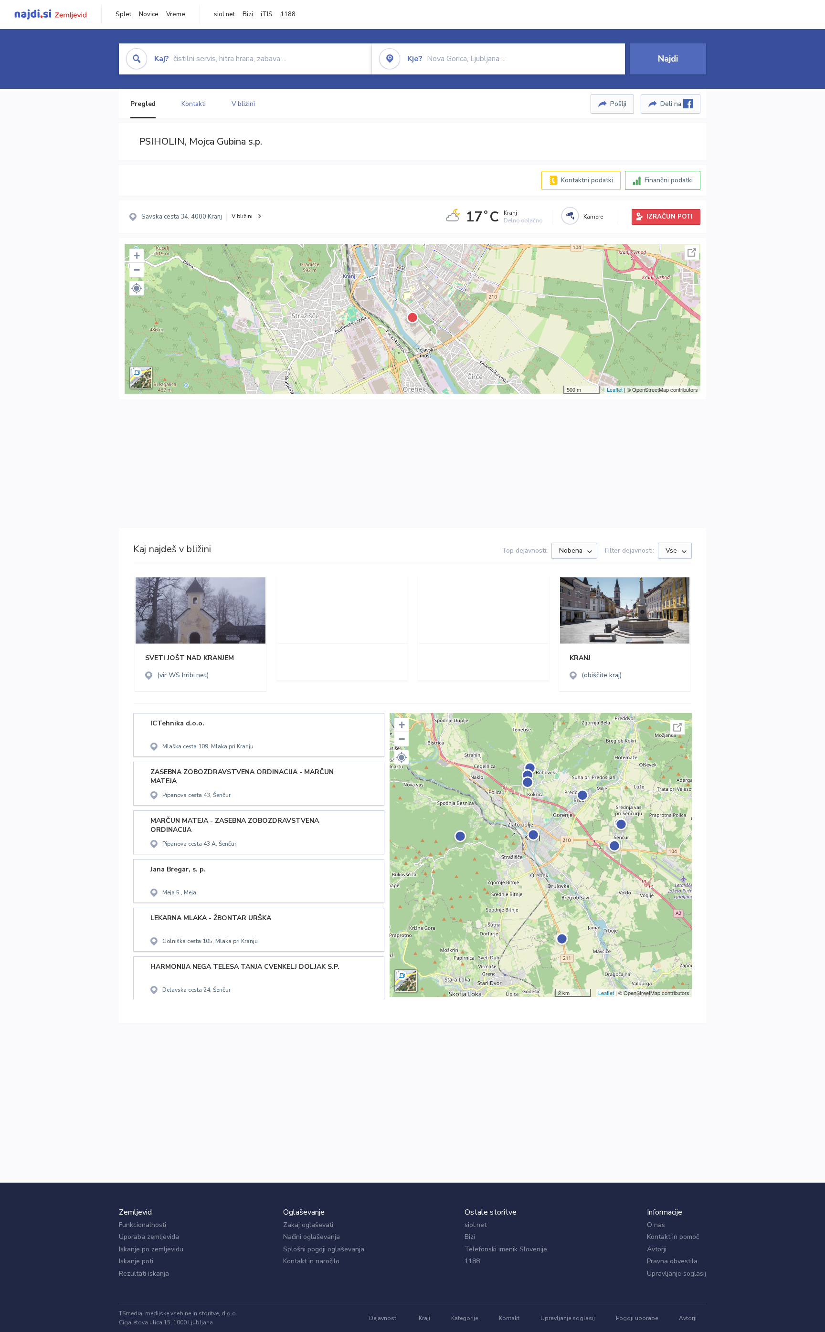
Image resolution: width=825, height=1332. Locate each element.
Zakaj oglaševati (308, 1224)
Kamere (593, 216)
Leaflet (615, 389)
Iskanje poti (136, 1261)
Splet (123, 14)
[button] (136, 288)
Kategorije (464, 1318)
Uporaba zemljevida (149, 1236)
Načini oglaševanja (311, 1236)
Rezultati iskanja (144, 1273)
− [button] (137, 270)
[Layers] (140, 377)
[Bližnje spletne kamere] (570, 215)
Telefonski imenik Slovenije (506, 1249)
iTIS (267, 14)
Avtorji (656, 1249)
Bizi (248, 14)
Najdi (668, 58)
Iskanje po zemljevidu (151, 1249)
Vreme (175, 14)
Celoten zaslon (692, 252)
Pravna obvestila (672, 1261)
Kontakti (193, 103)
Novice (149, 14)
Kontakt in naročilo (311, 1261)
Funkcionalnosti (142, 1224)
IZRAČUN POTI (669, 216)
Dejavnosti (383, 1318)
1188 (288, 14)
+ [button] (137, 256)
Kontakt (509, 1318)
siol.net (224, 14)
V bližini (243, 103)
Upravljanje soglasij (676, 1273)
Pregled (143, 103)
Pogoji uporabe (637, 1318)
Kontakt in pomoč (673, 1236)
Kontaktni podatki (587, 180)
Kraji (424, 1318)
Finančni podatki (669, 180)
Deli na (671, 103)
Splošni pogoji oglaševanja (323, 1249)
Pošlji (618, 103)
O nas (656, 1224)
